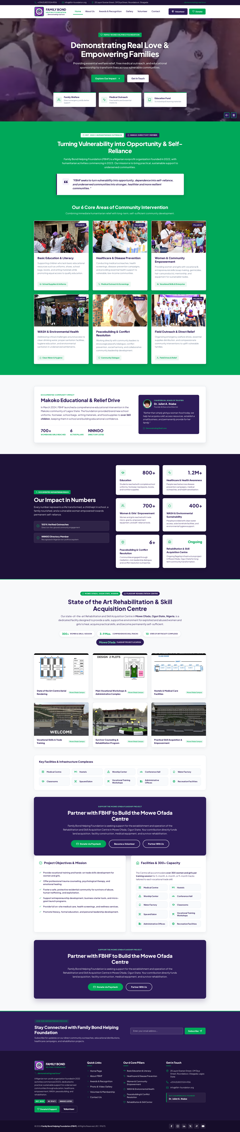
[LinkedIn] (184, 1126)
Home (78, 11)
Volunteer (142, 11)
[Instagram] (177, 1126)
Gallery (129, 11)
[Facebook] (171, 1126)
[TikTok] (196, 1126)
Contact (156, 11)
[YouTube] (203, 1126)
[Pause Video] (234, 115)
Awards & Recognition (110, 11)
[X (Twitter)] (190, 1126)
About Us (90, 11)
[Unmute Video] (227, 115)
